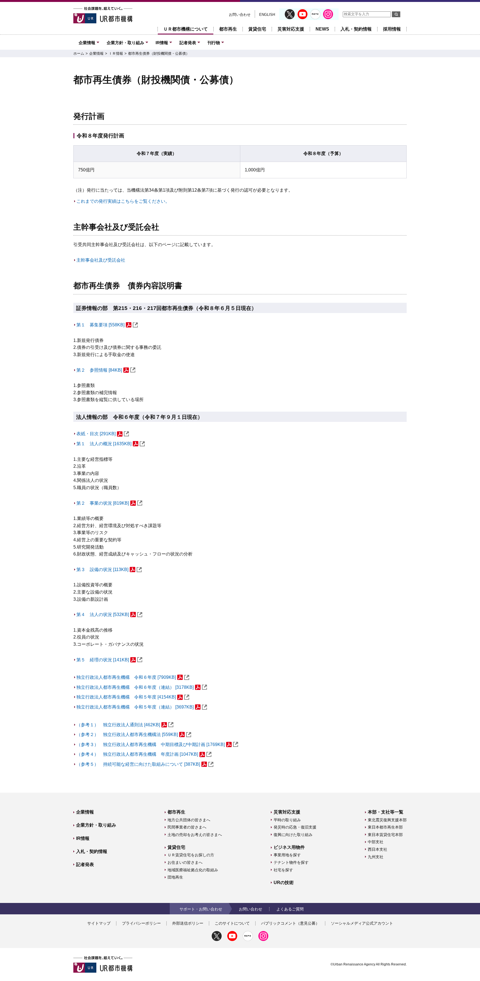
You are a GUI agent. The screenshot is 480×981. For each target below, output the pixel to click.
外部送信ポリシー (187, 923)
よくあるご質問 (290, 909)
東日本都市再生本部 (385, 827)
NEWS (322, 29)
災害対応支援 (291, 29)
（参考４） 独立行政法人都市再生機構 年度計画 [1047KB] (137, 754)
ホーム (78, 53)
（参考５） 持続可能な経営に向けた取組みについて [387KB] (138, 764)
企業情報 (87, 42)
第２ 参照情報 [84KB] (99, 370)
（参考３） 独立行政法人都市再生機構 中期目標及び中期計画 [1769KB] (150, 744)
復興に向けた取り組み (293, 834)
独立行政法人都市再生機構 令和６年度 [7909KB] (126, 677)
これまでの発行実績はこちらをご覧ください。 (123, 201)
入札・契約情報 (356, 29)
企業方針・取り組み (125, 42)
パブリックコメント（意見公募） (290, 923)
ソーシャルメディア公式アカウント (362, 923)
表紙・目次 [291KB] (96, 433)
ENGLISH (267, 14)
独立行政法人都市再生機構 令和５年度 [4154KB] (126, 697)
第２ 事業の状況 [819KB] (102, 503)
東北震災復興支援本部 (387, 820)
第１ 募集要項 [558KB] (100, 324)
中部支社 (375, 842)
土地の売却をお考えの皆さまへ (195, 834)
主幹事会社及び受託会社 (100, 260)
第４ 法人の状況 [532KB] (102, 614)
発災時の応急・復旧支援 (295, 827)
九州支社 (375, 857)
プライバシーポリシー (141, 923)
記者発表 (187, 42)
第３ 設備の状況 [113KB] (102, 569)
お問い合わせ (240, 14)
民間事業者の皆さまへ (187, 827)
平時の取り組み (287, 820)
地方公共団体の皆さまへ (189, 820)
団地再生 (175, 877)
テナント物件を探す (291, 862)
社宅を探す (283, 870)
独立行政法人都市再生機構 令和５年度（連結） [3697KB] (135, 707)
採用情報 (392, 29)
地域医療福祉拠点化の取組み (193, 870)
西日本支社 (377, 849)
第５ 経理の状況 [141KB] (102, 659)
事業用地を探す (287, 855)
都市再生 (228, 29)
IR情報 (162, 42)
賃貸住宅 (257, 29)
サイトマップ (99, 923)
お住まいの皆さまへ (185, 862)
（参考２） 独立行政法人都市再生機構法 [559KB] (127, 734)
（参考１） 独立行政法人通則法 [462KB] (118, 724)
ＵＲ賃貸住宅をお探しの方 (191, 855)
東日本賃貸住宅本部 (385, 834)
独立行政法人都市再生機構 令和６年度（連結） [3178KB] (135, 687)
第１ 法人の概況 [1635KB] (103, 443)
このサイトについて (232, 923)
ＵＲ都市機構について (185, 29)
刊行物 (214, 42)
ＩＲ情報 (116, 53)
